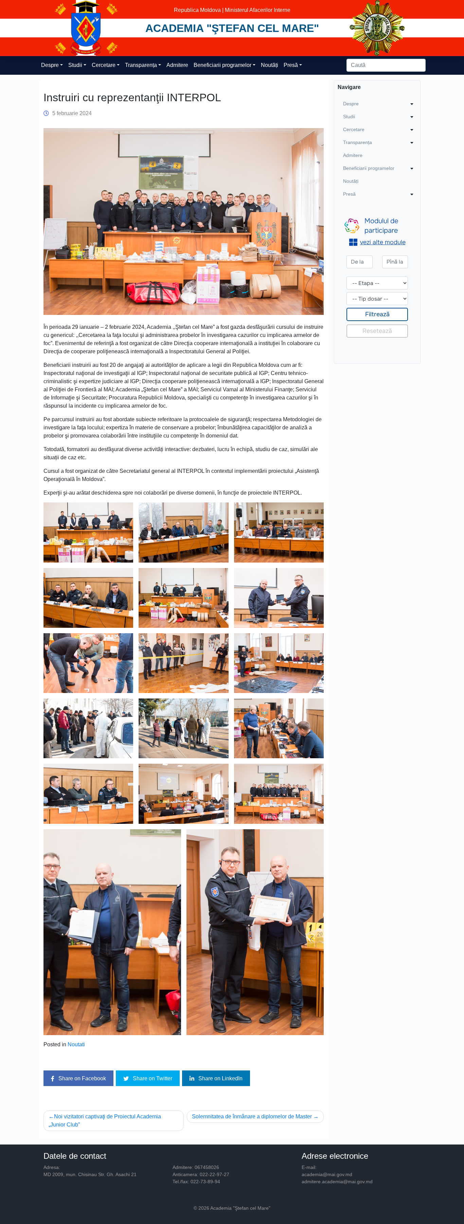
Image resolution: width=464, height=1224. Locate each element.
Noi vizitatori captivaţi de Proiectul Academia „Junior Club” (105, 1121)
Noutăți (269, 65)
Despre (50, 65)
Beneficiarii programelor (222, 65)
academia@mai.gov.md (327, 1174)
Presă (291, 65)
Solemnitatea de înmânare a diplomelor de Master (252, 1116)
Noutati (76, 1044)
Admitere (177, 65)
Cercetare (103, 65)
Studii (75, 65)
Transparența (141, 65)
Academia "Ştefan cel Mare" (232, 28)
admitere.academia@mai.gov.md (337, 1181)
